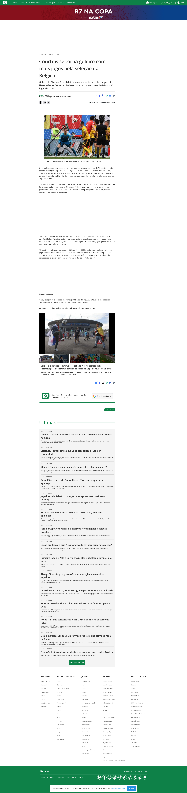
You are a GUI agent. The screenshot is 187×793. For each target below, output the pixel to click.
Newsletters (135, 696)
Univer (133, 739)
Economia (85, 707)
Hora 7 (84, 717)
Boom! (105, 710)
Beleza (59, 681)
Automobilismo (45, 681)
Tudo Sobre (85, 753)
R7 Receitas (60, 725)
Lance (57, 55)
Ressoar (133, 735)
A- (48, 102)
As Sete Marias (107, 692)
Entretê (39, 3)
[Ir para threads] (119, 777)
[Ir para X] (165, 3)
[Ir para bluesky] (99, 777)
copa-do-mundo (109, 409)
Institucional (138, 676)
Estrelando (60, 699)
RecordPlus (134, 699)
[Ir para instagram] (167, 3)
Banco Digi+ (135, 681)
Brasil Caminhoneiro (109, 714)
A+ (44, 102)
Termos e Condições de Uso (74, 777)
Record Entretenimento (138, 714)
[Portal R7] (5, 2)
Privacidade (60, 777)
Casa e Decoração (63, 688)
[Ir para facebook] (162, 3)
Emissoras (134, 692)
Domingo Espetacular (109, 732)
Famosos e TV (61, 703)
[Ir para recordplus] (125, 777)
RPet (58, 728)
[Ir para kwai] (114, 777)
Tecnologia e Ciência (88, 750)
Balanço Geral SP (108, 703)
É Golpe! (84, 714)
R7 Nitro (59, 721)
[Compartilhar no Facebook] (100, 95)
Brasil (83, 685)
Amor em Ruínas (108, 688)
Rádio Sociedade (136, 707)
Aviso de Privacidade (118, 788)
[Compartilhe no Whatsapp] (107, 95)
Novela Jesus (107, 750)
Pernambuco (86, 735)
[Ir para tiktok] (130, 777)
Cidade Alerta (107, 725)
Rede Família (135, 732)
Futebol (43, 696)
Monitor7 (84, 732)
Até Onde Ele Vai (108, 696)
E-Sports (43, 688)
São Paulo (85, 743)
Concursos (85, 699)
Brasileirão (44, 685)
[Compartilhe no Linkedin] (103, 95)
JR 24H (54, 3)
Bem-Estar (60, 685)
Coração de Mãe (108, 728)
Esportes (47, 3)
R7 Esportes (42, 55)
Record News (70, 3)
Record (61, 3)
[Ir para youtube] (145, 777)
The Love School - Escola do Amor (114, 761)
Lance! (43, 699)
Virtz (58, 735)
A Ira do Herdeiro (108, 685)
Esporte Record (107, 735)
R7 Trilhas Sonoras (137, 703)
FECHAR (131, 788)
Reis (104, 757)
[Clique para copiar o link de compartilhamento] (114, 95)
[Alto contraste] (40, 102)
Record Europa (136, 717)
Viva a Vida (60, 739)
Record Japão (135, 721)
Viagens (59, 732)
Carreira (133, 685)
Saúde (84, 746)
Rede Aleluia (135, 728)
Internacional (86, 725)
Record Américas (136, 710)
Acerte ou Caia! (107, 681)
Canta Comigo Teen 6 (109, 717)
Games (59, 710)
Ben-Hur (105, 707)
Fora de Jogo (45, 692)
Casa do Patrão (107, 721)
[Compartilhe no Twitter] (96, 95)
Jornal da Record (108, 746)
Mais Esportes (45, 703)
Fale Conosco (51, 777)
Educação (85, 710)
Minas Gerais (86, 728)
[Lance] (93, 12)
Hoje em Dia (107, 743)
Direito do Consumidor (89, 703)
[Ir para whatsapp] (140, 777)
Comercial (134, 688)
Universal (134, 743)
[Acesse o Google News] (110, 95)
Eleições (32, 3)
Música (59, 717)
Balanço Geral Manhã (109, 699)
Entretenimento (66, 676)
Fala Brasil (106, 739)
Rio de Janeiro (86, 739)
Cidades (84, 696)
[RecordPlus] (151, 2)
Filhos (59, 707)
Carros (84, 692)
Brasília (24, 3)
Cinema (59, 692)
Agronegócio (86, 681)
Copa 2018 (51, 55)
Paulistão (44, 707)
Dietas (59, 696)
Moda (59, 714)
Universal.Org (135, 746)
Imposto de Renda (87, 721)
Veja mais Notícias (77, 662)
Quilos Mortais (107, 753)
